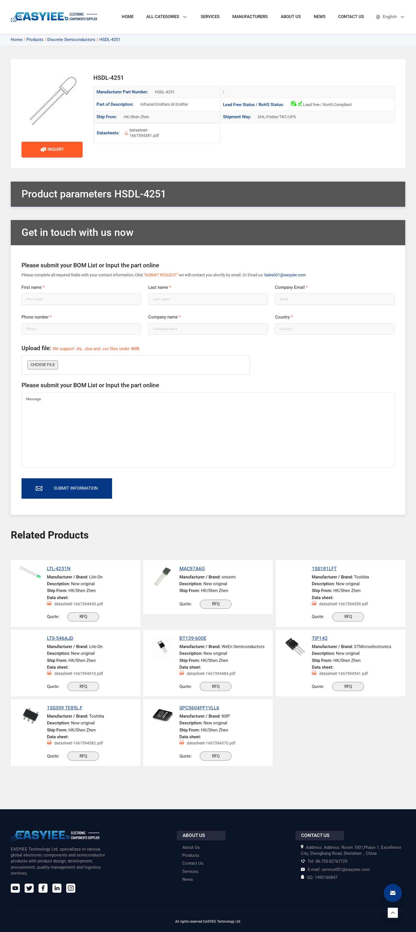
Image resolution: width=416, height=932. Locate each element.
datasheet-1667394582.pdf (78, 743)
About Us (191, 847)
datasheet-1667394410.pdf (78, 673)
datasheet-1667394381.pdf (144, 133)
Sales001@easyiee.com (285, 275)
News (187, 879)
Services (190, 871)
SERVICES (210, 16)
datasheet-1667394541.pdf (343, 673)
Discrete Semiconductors (71, 39)
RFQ (83, 616)
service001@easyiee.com (339, 869)
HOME (128, 16)
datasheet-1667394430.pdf (78, 604)
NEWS (319, 16)
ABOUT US (291, 16)
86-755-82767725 (327, 861)
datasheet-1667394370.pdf (211, 743)
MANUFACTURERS (250, 16)
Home (16, 39)
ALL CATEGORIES (162, 16)
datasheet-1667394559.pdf (343, 604)
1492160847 (322, 877)
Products (34, 39)
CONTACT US (351, 16)
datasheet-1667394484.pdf (211, 673)
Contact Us (192, 863)
